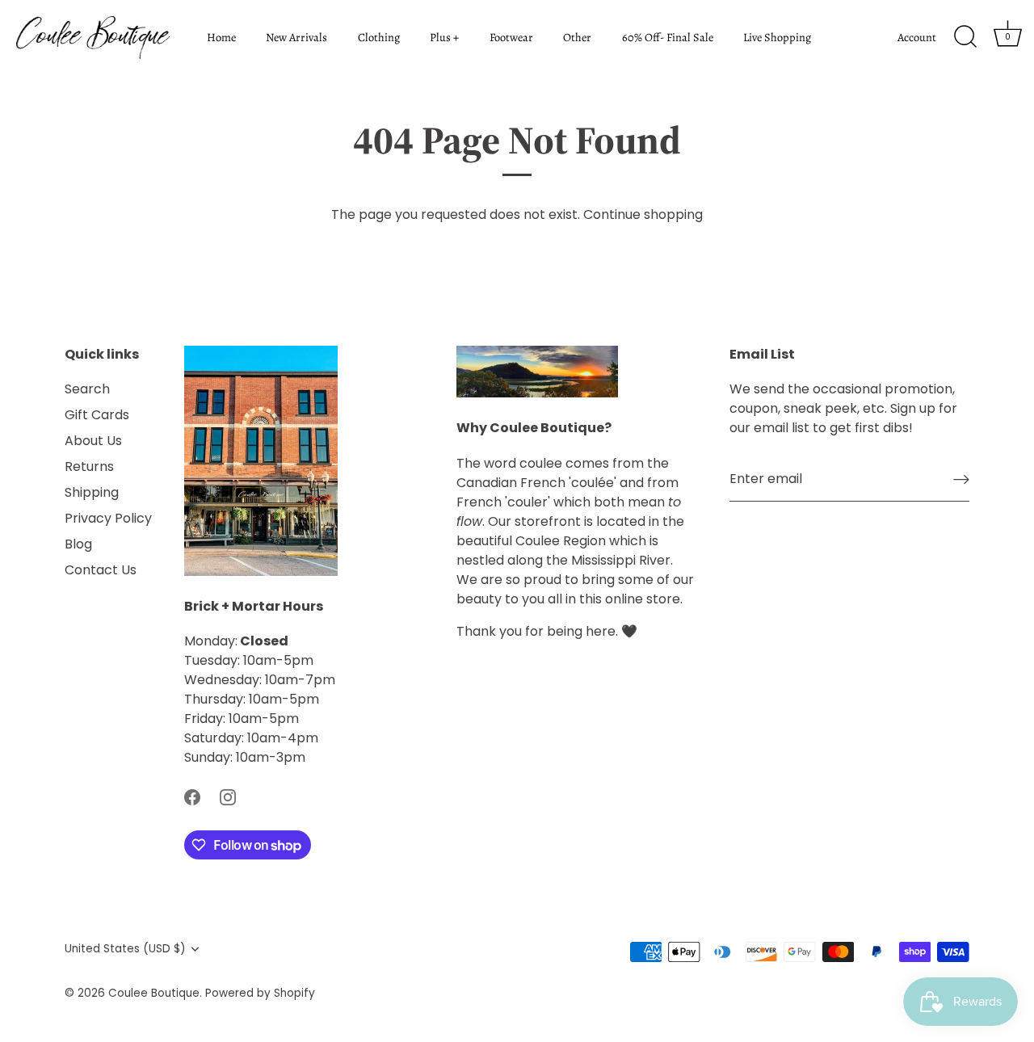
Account (916, 37)
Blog (78, 544)
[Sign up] (961, 479)
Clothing (379, 37)
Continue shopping (643, 214)
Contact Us (101, 570)
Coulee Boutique (154, 993)
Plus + (444, 37)
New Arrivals (296, 37)
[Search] (965, 37)
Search (87, 389)
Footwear (511, 37)
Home (221, 37)
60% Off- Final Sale (667, 37)
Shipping (92, 492)
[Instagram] (228, 796)
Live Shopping (777, 37)
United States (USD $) (125, 949)
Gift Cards (97, 414)
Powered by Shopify (260, 993)
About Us (93, 440)
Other (577, 37)
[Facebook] (192, 796)
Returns (89, 466)
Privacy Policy (108, 518)
